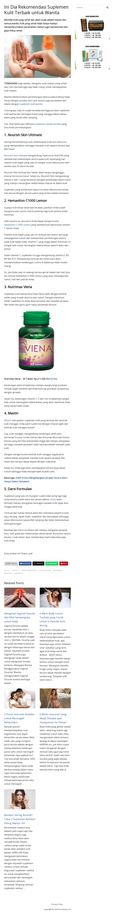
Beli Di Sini (51, 378)
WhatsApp (52, 563)
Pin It (64, 563)
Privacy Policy (57, 904)
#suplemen (45, 570)
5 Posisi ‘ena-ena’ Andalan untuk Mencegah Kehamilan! (19, 718)
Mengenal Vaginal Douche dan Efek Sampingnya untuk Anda (19, 617)
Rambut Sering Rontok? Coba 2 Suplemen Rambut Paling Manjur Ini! (19, 819)
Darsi (53, 499)
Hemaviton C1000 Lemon (17, 224)
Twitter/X (39, 563)
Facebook (26, 563)
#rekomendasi (29, 570)
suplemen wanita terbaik (48, 123)
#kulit (16, 570)
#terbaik (57, 570)
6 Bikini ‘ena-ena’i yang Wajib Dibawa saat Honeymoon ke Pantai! (53, 718)
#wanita (19, 573)
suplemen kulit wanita (30, 104)
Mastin (7, 420)
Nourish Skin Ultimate (15, 155)
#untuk (8, 573)
